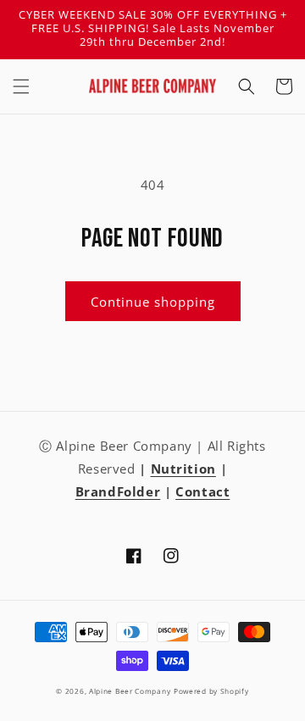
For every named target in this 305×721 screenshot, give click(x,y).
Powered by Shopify (211, 691)
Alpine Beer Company (129, 691)
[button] (21, 86)
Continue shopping (153, 301)
